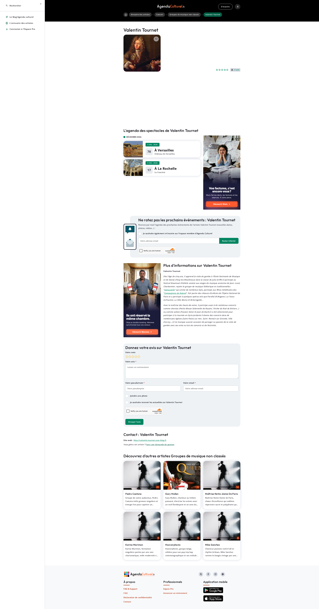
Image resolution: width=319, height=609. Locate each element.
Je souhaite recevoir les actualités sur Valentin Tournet (156, 402)
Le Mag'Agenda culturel (20, 17)
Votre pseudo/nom (134, 383)
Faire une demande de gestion (160, 444)
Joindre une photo (138, 396)
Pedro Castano (133, 493)
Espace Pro (168, 589)
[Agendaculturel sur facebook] (208, 574)
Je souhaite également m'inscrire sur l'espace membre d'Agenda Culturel (177, 233)
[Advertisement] (181, 105)
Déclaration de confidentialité (137, 597)
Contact (127, 601)
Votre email (189, 383)
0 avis (236, 70)
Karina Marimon (134, 544)
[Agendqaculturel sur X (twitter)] (201, 574)
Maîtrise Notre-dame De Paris (221, 493)
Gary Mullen (171, 493)
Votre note (130, 352)
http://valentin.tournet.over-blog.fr (150, 440)
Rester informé (229, 241)
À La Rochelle (166, 168)
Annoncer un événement (175, 593)
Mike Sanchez (212, 544)
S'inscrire (225, 6)
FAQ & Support (130, 589)
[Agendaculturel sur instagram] (215, 574)
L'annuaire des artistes (19, 23)
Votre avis (130, 361)
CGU (125, 593)
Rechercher (13, 5)
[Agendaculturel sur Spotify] (223, 574)
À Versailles (164, 150)
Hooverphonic (173, 544)
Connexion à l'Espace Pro (20, 29)
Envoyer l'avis (134, 422)
